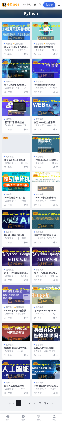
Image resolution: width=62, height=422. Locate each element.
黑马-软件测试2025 (43, 46)
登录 (50, 4)
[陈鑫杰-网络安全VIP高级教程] (16, 332)
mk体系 (9, 43)
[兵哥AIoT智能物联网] (46, 332)
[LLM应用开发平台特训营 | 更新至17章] (16, 31)
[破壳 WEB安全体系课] (46, 106)
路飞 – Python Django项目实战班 (15, 274)
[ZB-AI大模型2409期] (16, 219)
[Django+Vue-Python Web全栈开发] (46, 294)
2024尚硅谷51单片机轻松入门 (15, 199)
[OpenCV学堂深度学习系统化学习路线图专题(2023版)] (46, 181)
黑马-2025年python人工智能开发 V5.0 (15, 86)
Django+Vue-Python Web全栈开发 (45, 312)
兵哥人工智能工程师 (14, 385)
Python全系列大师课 (44, 84)
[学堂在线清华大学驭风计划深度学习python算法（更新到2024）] (46, 369)
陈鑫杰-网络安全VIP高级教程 (15, 349)
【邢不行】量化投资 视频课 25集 (15, 124)
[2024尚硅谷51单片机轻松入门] (16, 181)
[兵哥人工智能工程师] (16, 369)
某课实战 (10, 307)
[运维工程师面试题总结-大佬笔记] (46, 219)
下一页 (42, 403)
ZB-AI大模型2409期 (14, 235)
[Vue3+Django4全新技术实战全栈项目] (16, 294)
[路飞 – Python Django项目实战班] (16, 256)
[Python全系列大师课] (46, 68)
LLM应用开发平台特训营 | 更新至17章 (15, 48)
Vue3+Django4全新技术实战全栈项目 (15, 312)
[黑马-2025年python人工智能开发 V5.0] (16, 68)
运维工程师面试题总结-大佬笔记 (45, 237)
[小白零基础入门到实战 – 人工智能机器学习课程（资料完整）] (46, 143)
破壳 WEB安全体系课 (44, 122)
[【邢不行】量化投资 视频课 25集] (16, 106)
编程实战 (10, 119)
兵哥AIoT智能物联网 (44, 348)
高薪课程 (19, 43)
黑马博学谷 (51, 43)
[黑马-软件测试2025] (46, 31)
